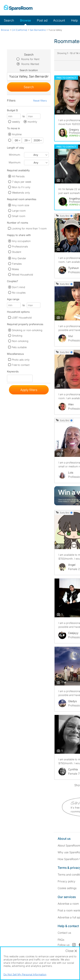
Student (16, 251)
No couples (19, 292)
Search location (29, 70)
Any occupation (21, 241)
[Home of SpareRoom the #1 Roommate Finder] (18, 8)
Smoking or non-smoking (27, 330)
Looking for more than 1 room (29, 228)
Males (15, 269)
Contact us (64, 932)
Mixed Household (22, 274)
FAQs (61, 939)
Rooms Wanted (30, 63)
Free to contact (21, 364)
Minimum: (14, 154)
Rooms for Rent (29, 59)
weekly (16, 121)
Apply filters (28, 390)
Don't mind (18, 287)
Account (59, 20)
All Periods (18, 176)
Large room (19, 210)
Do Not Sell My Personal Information (24, 974)
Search (9, 20)
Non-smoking (20, 341)
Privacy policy (66, 881)
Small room (18, 216)
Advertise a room (68, 903)
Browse (25, 20)
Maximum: (15, 162)
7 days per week (21, 181)
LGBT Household (22, 317)
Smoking (17, 335)
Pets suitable (19, 347)
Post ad (42, 20)
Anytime (17, 134)
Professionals (20, 246)
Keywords (13, 372)
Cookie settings (67, 888)
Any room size (20, 205)
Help (74, 20)
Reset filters (40, 100)
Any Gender (19, 258)
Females (17, 263)
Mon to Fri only (21, 187)
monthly (32, 121)
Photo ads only (21, 359)
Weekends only (21, 192)
